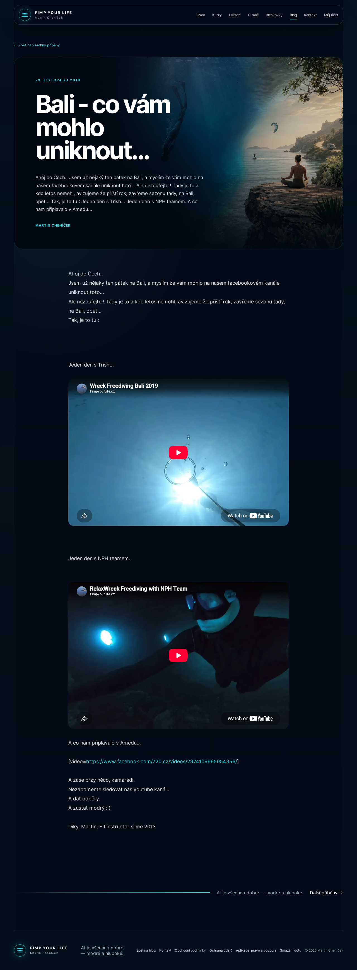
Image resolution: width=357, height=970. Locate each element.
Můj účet (331, 15)
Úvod (201, 15)
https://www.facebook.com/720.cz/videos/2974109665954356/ (161, 761)
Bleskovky (274, 15)
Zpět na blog (146, 950)
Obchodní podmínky (190, 950)
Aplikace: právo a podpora (256, 950)
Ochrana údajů (220, 950)
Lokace (235, 15)
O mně (253, 15)
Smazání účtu (290, 950)
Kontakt (310, 15)
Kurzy (217, 15)
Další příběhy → (326, 892)
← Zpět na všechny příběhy (37, 45)
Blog (293, 15)
